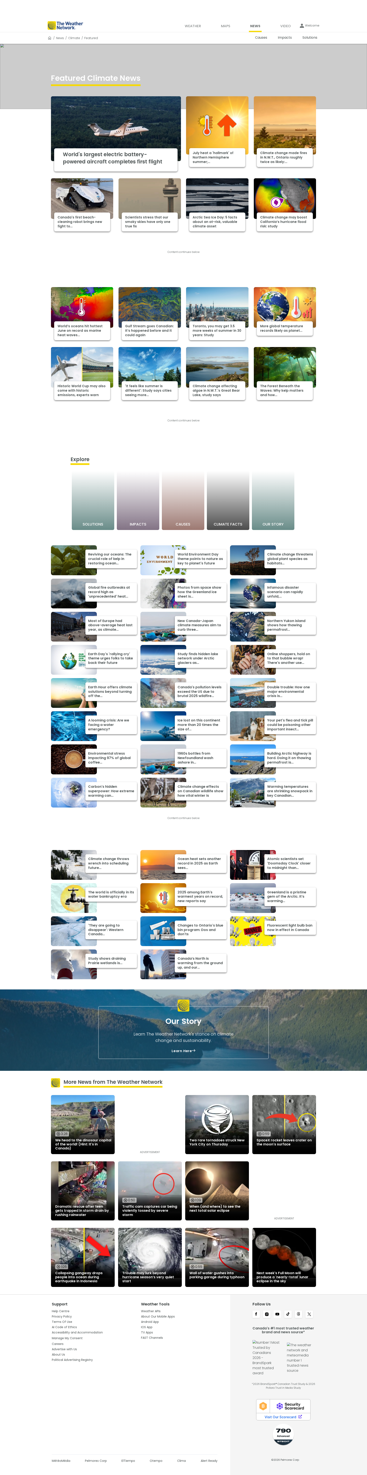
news (60, 38)
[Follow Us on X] (309, 1314)
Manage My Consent (67, 1338)
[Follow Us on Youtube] (277, 1314)
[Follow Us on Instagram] (266, 1314)
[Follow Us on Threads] (298, 1314)
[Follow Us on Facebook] (256, 1314)
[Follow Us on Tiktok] (288, 1314)
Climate (74, 38)
